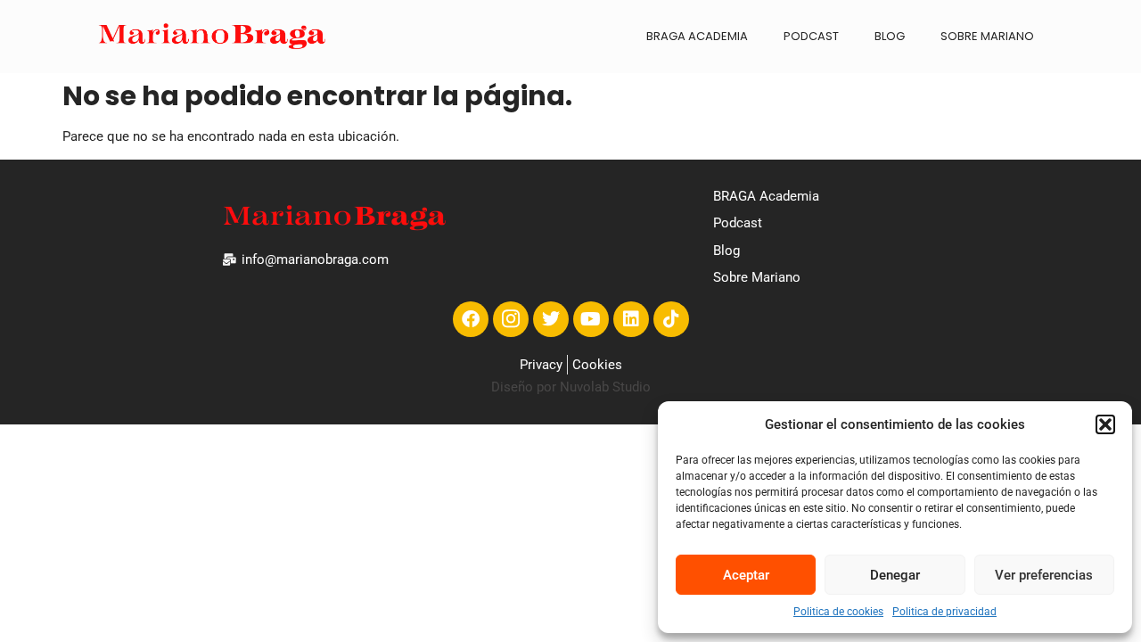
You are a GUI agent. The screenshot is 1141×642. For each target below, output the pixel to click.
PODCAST (811, 36)
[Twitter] (551, 319)
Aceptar (746, 575)
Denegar (895, 575)
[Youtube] (591, 319)
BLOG (889, 36)
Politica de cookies (838, 611)
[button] (1105, 424)
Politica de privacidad (944, 611)
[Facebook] (470, 319)
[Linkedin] (631, 319)
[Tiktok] (671, 319)
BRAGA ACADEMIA (697, 36)
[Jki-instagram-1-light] (511, 319)
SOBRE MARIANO (987, 36)
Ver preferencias (1044, 575)
